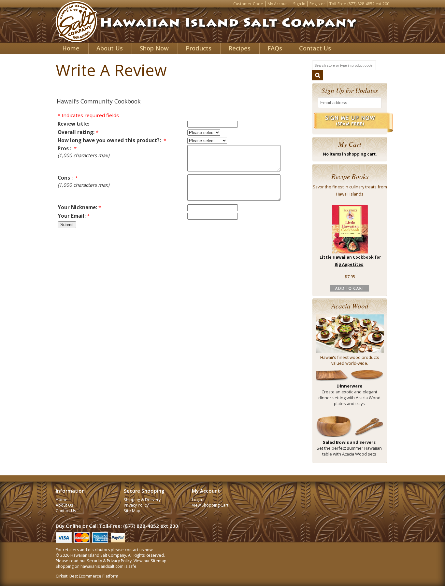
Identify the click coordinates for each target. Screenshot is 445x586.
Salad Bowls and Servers (349, 442)
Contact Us (315, 48)
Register (317, 4)
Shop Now (154, 48)
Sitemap (158, 561)
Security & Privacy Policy (109, 561)
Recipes (239, 48)
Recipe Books (349, 176)
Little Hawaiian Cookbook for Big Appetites (350, 260)
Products (198, 48)
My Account (278, 4)
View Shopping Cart (210, 505)
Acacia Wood (349, 305)
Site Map (132, 510)
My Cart (349, 144)
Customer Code (248, 4)
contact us (134, 549)
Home (70, 48)
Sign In (299, 4)
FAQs (274, 48)
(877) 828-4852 (361, 4)
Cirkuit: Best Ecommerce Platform (87, 576)
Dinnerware (349, 386)
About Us (109, 48)
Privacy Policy (136, 505)
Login (197, 499)
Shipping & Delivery (142, 499)
